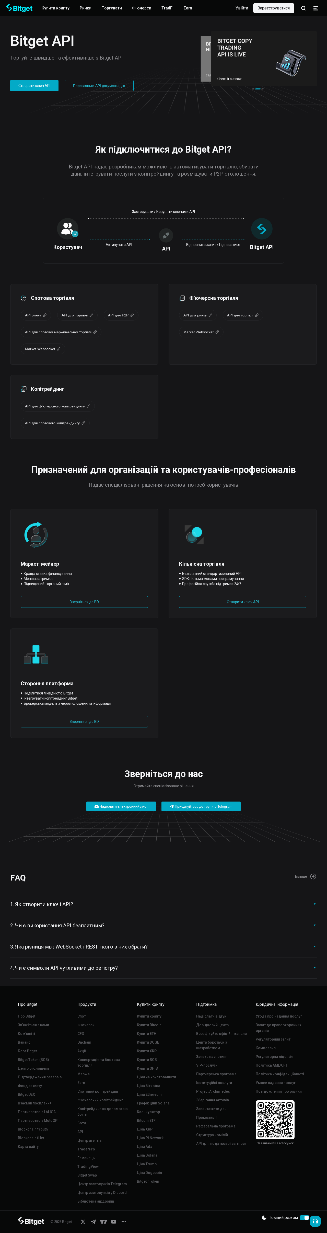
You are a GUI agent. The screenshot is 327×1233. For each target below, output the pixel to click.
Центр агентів (89, 1140)
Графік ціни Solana (153, 1103)
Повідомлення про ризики (279, 1091)
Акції (81, 1051)
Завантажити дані (212, 1109)
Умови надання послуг (276, 1083)
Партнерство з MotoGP (37, 1120)
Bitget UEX (26, 1094)
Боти (81, 1123)
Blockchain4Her (31, 1138)
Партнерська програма (216, 1074)
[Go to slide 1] (253, 88)
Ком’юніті (26, 1034)
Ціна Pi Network (150, 1138)
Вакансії (25, 1042)
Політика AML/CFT (271, 1065)
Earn (81, 1083)
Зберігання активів (212, 1100)
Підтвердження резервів (40, 1077)
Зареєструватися (274, 8)
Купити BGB (147, 1060)
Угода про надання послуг (279, 1016)
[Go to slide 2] (256, 88)
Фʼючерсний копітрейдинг (100, 1100)
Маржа (83, 1074)
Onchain (84, 1042)
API (80, 1132)
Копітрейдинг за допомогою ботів (102, 1111)
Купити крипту (149, 1016)
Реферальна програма (216, 1126)
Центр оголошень (33, 1068)
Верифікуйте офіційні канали (221, 1034)
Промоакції (206, 1117)
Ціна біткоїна (148, 1086)
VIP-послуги (206, 1065)
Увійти (242, 8)
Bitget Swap (87, 1175)
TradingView (88, 1166)
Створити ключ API (34, 86)
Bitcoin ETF (146, 1120)
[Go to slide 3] (261, 88)
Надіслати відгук (211, 1016)
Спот (81, 1016)
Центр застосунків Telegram (102, 1184)
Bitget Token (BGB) (33, 1060)
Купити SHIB (147, 1068)
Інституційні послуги (214, 1083)
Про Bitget (26, 1016)
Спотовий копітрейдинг (98, 1091)
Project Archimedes (213, 1091)
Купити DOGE (148, 1042)
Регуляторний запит (273, 1039)
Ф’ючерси (86, 1025)
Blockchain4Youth (33, 1129)
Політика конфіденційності (280, 1074)
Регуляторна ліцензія (274, 1057)
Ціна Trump (147, 1164)
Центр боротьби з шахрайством (211, 1045)
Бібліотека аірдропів (95, 1201)
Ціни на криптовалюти (156, 1077)
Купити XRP (147, 1051)
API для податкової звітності (222, 1143)
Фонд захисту (30, 1086)
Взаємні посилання (35, 1103)
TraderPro (86, 1149)
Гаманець (86, 1158)
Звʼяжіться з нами (33, 1025)
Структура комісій (212, 1135)
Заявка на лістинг (211, 1057)
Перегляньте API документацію (99, 86)
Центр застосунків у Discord (102, 1193)
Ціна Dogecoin (149, 1173)
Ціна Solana (147, 1155)
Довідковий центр (212, 1025)
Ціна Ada (144, 1147)
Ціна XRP (145, 1129)
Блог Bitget (27, 1051)
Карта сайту (28, 1147)
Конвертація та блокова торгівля (98, 1062)
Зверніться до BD (84, 602)
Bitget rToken (148, 1181)
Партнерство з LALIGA (37, 1112)
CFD (80, 1034)
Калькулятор (148, 1112)
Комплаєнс (266, 1048)
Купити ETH (146, 1034)
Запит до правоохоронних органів (278, 1028)
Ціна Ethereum (149, 1094)
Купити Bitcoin (149, 1025)
